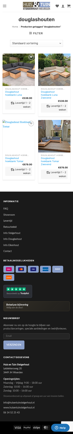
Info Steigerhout (11, 233)
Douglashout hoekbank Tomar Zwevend (50, 161)
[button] (5, 6)
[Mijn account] (63, 6)
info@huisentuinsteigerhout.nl (18, 402)
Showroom (9, 215)
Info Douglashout (12, 239)
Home (15, 26)
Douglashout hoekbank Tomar (14, 160)
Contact (7, 251)
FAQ (5, 208)
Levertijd (7, 221)
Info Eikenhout (11, 245)
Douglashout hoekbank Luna (13, 93)
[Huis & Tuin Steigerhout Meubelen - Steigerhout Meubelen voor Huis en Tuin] (36, 6)
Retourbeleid (10, 227)
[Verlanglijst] (57, 6)
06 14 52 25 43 (11, 412)
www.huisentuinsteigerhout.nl (18, 407)
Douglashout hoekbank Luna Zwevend (49, 94)
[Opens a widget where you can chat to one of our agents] (60, 428)
